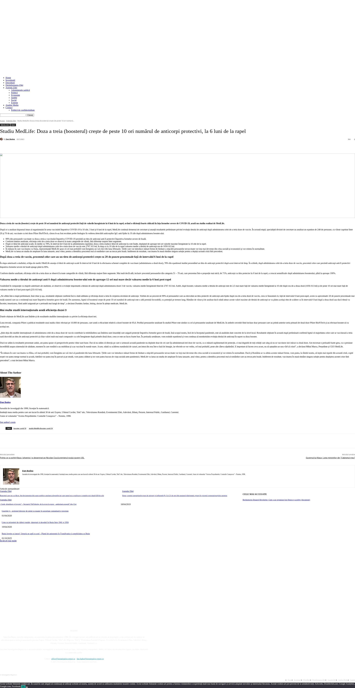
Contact (9, 107)
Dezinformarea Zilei (14, 85)
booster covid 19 (20, 428)
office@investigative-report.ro (63, 659)
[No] (27, 687)
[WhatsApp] (56, 146)
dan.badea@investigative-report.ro (90, 659)
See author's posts (8, 422)
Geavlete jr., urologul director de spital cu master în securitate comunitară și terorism (35, 511)
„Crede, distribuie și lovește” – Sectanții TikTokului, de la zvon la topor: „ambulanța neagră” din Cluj (38, 504)
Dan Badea (10, 139)
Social (14, 100)
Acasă (2, 121)
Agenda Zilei (11, 87)
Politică (14, 92)
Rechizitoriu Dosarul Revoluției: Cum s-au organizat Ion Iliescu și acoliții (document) (276, 500)
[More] (67, 146)
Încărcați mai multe (8, 541)
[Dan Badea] (2, 139)
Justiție (14, 97)
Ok (23, 687)
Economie (15, 95)
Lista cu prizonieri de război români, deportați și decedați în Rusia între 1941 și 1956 (35, 522)
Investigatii (10, 80)
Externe (14, 102)
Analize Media (12, 105)
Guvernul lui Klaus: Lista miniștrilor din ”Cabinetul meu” (330, 458)
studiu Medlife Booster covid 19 (41, 428)
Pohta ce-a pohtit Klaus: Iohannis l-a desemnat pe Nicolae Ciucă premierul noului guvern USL (42, 458)
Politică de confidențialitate (23, 110)
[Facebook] (26, 146)
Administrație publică (20, 90)
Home (8, 78)
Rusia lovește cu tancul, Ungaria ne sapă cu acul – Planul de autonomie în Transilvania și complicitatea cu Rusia (46, 534)
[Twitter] (36, 146)
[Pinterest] (46, 146)
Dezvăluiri (10, 82)
